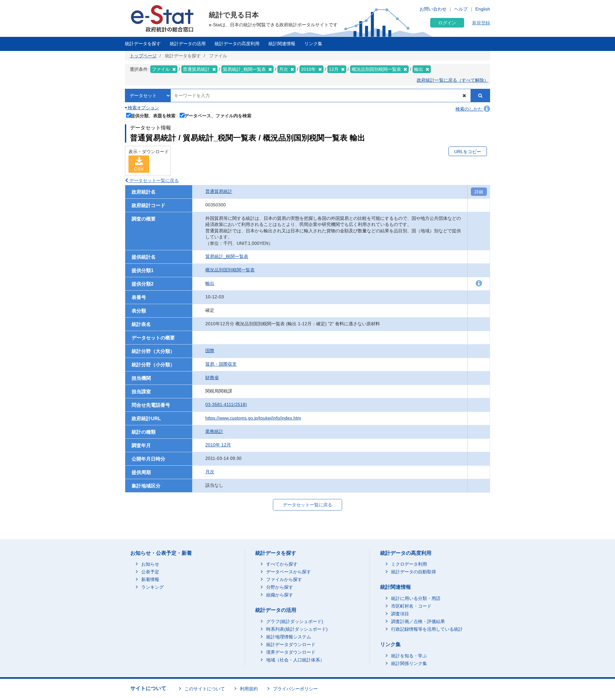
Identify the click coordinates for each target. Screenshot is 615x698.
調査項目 (400, 613)
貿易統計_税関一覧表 (226, 256)
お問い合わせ (433, 9)
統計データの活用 (188, 43)
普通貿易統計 (218, 191)
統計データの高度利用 (237, 43)
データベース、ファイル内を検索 (217, 115)
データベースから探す (288, 571)
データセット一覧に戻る (153, 180)
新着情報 (150, 579)
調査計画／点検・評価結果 (418, 621)
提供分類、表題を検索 (153, 115)
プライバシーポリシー (295, 688)
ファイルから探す (284, 579)
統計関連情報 (281, 43)
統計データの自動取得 (413, 571)
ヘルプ (461, 9)
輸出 (209, 283)
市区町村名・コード (411, 606)
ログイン (447, 22)
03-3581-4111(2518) (226, 404)
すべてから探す (282, 564)
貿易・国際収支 (221, 364)
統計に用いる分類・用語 (415, 598)
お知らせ (150, 564)
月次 (209, 471)
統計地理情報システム (288, 637)
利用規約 (249, 688)
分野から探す (279, 587)
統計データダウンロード (291, 644)
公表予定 (150, 571)
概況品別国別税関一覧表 (230, 269)
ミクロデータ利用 (409, 564)
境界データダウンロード (291, 652)
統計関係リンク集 (409, 663)
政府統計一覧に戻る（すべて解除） (452, 80)
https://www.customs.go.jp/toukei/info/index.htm (253, 417)
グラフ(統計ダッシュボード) (294, 621)
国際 (209, 350)
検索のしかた (469, 109)
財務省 (212, 377)
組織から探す (279, 595)
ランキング (152, 587)
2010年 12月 (218, 444)
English (482, 9)
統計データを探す (143, 43)
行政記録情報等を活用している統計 (427, 629)
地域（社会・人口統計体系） (295, 660)
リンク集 (313, 43)
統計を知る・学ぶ (409, 655)
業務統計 (214, 431)
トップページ (143, 55)
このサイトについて (204, 688)
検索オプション (143, 107)
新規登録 (481, 22)
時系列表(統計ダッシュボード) (297, 629)
